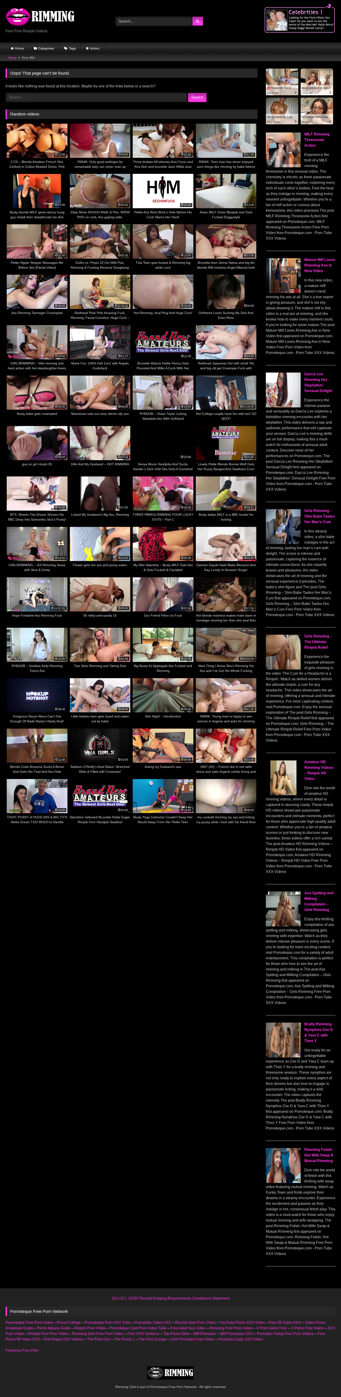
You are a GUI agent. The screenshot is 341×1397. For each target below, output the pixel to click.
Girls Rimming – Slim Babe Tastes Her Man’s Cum (319, 516)
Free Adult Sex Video (188, 1328)
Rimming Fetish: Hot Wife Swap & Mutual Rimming (319, 1155)
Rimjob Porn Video (90, 1328)
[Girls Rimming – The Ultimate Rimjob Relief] (283, 668)
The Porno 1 (124, 1339)
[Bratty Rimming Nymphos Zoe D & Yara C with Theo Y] (283, 1056)
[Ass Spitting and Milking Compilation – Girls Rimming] (283, 925)
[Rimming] (40, 17)
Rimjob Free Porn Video (48, 1334)
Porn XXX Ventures (143, 1334)
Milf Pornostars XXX (236, 1334)
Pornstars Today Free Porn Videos (285, 1334)
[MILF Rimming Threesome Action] (283, 166)
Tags (72, 48)
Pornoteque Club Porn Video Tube (138, 1328)
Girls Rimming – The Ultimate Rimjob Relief (318, 641)
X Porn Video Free (271, 1328)
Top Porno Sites (176, 1334)
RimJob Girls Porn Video (195, 1322)
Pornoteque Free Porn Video (29, 1322)
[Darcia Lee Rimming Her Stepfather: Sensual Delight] (283, 406)
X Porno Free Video (307, 1328)
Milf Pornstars (204, 1334)
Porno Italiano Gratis (54, 1328)
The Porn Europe (152, 1339)
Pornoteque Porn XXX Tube (108, 1322)
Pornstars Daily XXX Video (240, 1339)
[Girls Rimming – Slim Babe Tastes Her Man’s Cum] (283, 543)
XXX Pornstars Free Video (192, 1339)
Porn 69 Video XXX (285, 1322)
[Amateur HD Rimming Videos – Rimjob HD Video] (283, 794)
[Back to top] (327, 1383)
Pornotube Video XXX (153, 1322)
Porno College (69, 1322)
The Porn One (98, 1339)
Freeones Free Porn (22, 1350)
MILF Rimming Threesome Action (317, 139)
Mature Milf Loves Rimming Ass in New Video (319, 265)
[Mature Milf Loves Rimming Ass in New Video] (283, 292)
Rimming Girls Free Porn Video (97, 1334)
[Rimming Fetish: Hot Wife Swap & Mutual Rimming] (283, 1182)
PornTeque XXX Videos (63, 1339)
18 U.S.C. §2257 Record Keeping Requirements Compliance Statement (170, 1298)
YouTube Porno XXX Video (242, 1322)
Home (19, 48)
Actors (94, 48)
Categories (46, 48)
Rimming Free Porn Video (230, 1328)
